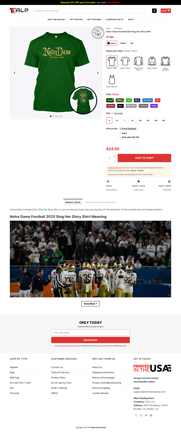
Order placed (111, 189)
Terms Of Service (60, 372)
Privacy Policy (74, 346)
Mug (12, 372)
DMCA (54, 393)
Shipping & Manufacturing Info (100, 202)
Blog (130, 19)
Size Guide (118, 113)
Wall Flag (14, 377)
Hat (12, 388)
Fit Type (110, 37)
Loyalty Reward (100, 393)
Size (114, 113)
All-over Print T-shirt (20, 382)
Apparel (14, 367)
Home (108, 28)
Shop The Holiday (56, 19)
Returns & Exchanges (103, 377)
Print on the (111, 128)
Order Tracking (59, 388)
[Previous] (15, 73)
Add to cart (144, 157)
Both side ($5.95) (130, 137)
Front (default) (129, 128)
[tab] (73, 202)
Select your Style (114, 51)
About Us (97, 367)
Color (108, 94)
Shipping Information (103, 372)
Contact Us (57, 367)
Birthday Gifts (115, 19)
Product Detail (73, 202)
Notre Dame (118, 28)
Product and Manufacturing (106, 382)
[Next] (97, 73)
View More (89, 303)
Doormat (14, 393)
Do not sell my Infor (61, 382)
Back (124, 133)
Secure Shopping (101, 388)
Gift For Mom (94, 19)
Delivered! (167, 189)
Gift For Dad (76, 19)
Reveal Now (90, 340)
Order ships (138, 189)
